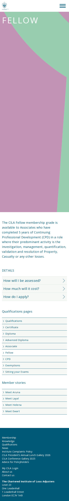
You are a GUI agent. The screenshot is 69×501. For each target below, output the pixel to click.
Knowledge (8, 441)
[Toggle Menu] (63, 6)
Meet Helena (13, 404)
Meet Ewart (12, 411)
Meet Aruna (12, 392)
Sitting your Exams (17, 371)
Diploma (10, 333)
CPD (8, 359)
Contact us (8, 475)
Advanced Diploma (16, 340)
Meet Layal (12, 398)
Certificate (11, 327)
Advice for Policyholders (15, 462)
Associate (11, 346)
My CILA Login (10, 468)
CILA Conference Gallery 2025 (18, 458)
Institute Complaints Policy (17, 451)
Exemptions (12, 365)
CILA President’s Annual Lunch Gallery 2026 (26, 455)
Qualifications (13, 320)
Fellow (9, 352)
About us (7, 471)
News (5, 448)
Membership (9, 437)
